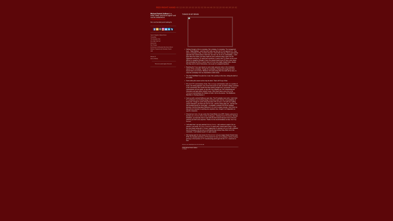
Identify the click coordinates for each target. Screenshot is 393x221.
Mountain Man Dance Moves (166, 47)
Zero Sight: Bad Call (155, 41)
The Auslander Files (155, 39)
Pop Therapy (153, 45)
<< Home (184, 148)
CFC (226, 138)
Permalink (185, 144)
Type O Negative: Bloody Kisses (158, 35)
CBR (151, 51)
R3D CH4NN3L (154, 58)
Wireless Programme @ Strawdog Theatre (161, 49)
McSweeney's (154, 47)
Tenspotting (153, 37)
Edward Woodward (226, 116)
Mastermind (153, 43)
